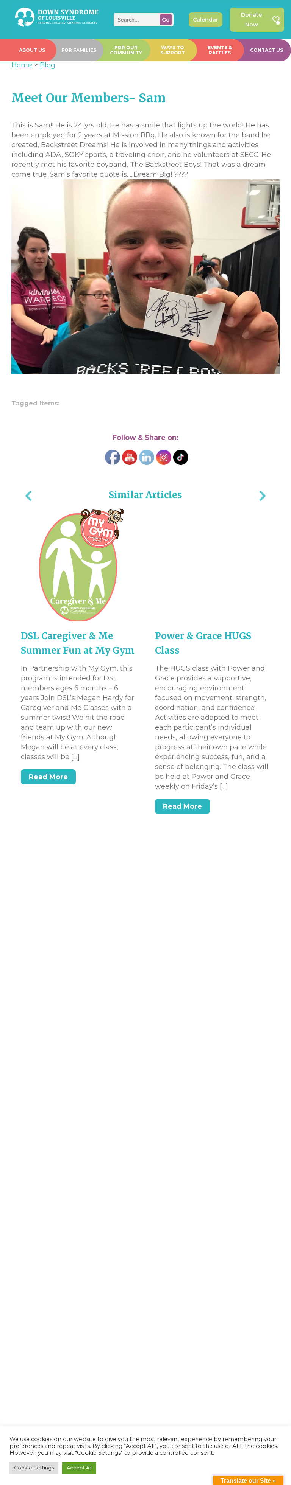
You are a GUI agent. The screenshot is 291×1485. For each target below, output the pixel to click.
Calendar (205, 19)
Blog (47, 65)
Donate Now (251, 19)
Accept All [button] (79, 1468)
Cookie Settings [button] (34, 1468)
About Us (32, 50)
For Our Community (126, 50)
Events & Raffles (220, 50)
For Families (78, 50)
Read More (48, 777)
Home (21, 65)
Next (262, 496)
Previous (28, 496)
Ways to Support (172, 50)
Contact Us (266, 50)
